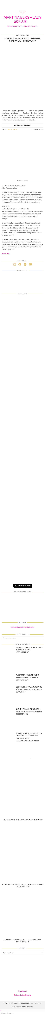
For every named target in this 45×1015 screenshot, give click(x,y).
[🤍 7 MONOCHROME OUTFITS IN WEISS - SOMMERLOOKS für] (22, 451)
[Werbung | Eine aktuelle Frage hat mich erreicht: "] (22, 475)
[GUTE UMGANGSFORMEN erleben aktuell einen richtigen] (22, 380)
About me (5, 253)
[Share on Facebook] (8, 129)
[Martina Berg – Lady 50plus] (22, 14)
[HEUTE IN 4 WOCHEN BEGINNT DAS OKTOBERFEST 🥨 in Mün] (22, 356)
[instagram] (14, 264)
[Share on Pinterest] (14, 129)
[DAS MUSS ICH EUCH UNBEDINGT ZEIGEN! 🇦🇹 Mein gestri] (22, 522)
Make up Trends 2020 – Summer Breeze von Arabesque (23, 39)
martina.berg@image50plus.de (22, 627)
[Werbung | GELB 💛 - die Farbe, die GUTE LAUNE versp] (22, 499)
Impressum (22, 991)
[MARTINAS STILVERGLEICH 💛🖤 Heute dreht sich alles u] (22, 546)
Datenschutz (36, 1003)
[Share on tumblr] (17, 129)
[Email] (30, 264)
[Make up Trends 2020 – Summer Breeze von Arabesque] (22, 106)
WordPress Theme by (22, 1006)
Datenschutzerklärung (22, 995)
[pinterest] (25, 264)
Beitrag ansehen (22, 125)
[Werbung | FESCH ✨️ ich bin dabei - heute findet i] (22, 309)
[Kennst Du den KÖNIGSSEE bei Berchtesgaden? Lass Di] (22, 427)
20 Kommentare (37, 129)
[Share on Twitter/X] (11, 129)
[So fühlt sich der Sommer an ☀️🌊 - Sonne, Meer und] (22, 570)
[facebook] (19, 264)
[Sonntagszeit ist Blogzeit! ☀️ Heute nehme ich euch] (22, 404)
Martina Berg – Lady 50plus (22, 19)
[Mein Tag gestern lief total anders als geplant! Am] (22, 332)
